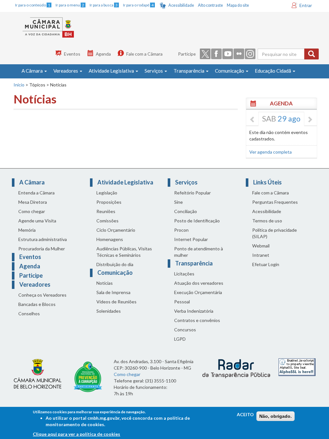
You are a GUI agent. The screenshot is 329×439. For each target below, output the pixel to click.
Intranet (260, 255)
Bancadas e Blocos (37, 304)
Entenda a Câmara (36, 192)
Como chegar (31, 211)
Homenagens (109, 239)
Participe (187, 54)
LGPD (180, 339)
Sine (178, 202)
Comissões (107, 220)
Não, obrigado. (275, 416)
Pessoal (182, 301)
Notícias (104, 283)
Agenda (103, 54)
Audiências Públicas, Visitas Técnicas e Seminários (124, 252)
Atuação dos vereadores (198, 283)
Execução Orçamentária (198, 292)
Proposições (108, 202)
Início (18, 84)
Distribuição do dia (114, 264)
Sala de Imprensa (113, 292)
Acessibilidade (181, 5)
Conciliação (185, 211)
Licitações (184, 273)
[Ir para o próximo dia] (309, 119)
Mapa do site (238, 5)
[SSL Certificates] (297, 366)
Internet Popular (191, 239)
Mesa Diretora (32, 202)
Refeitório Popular (192, 192)
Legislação (106, 192)
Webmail (261, 245)
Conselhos (29, 313)
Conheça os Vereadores (42, 295)
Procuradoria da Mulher (41, 248)
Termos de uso (267, 220)
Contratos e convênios (197, 320)
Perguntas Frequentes (275, 202)
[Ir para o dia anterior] (252, 119)
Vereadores (66, 71)
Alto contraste (210, 5)
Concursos (185, 329)
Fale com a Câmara (144, 54)
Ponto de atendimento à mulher (198, 252)
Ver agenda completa (270, 152)
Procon (181, 230)
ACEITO (245, 414)
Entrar (305, 5)
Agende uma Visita (37, 220)
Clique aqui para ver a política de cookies (76, 434)
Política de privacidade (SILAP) (274, 233)
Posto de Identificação (197, 220)
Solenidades (108, 311)
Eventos (72, 54)
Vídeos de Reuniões (116, 301)
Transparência (189, 71)
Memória (27, 230)
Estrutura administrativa (42, 239)
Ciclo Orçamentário (115, 230)
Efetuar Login (265, 264)
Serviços (154, 71)
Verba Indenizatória (193, 311)
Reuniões (105, 211)
